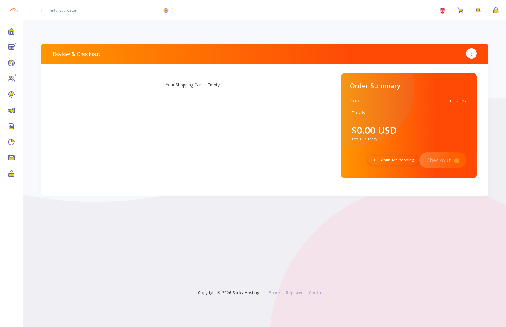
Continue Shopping (396, 159)
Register (294, 292)
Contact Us (320, 292)
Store (274, 292)
